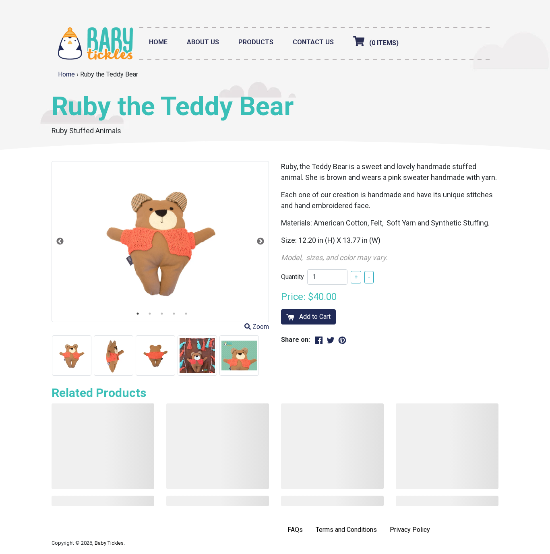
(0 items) (384, 43)
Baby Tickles (109, 543)
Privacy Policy (410, 529)
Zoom (260, 327)
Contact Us (313, 42)
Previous (60, 242)
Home (158, 42)
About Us (203, 42)
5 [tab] (186, 314)
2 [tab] (150, 314)
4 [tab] (174, 314)
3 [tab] (162, 314)
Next (260, 242)
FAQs (295, 529)
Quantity (292, 277)
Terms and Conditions (346, 529)
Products (255, 42)
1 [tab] (138, 314)
